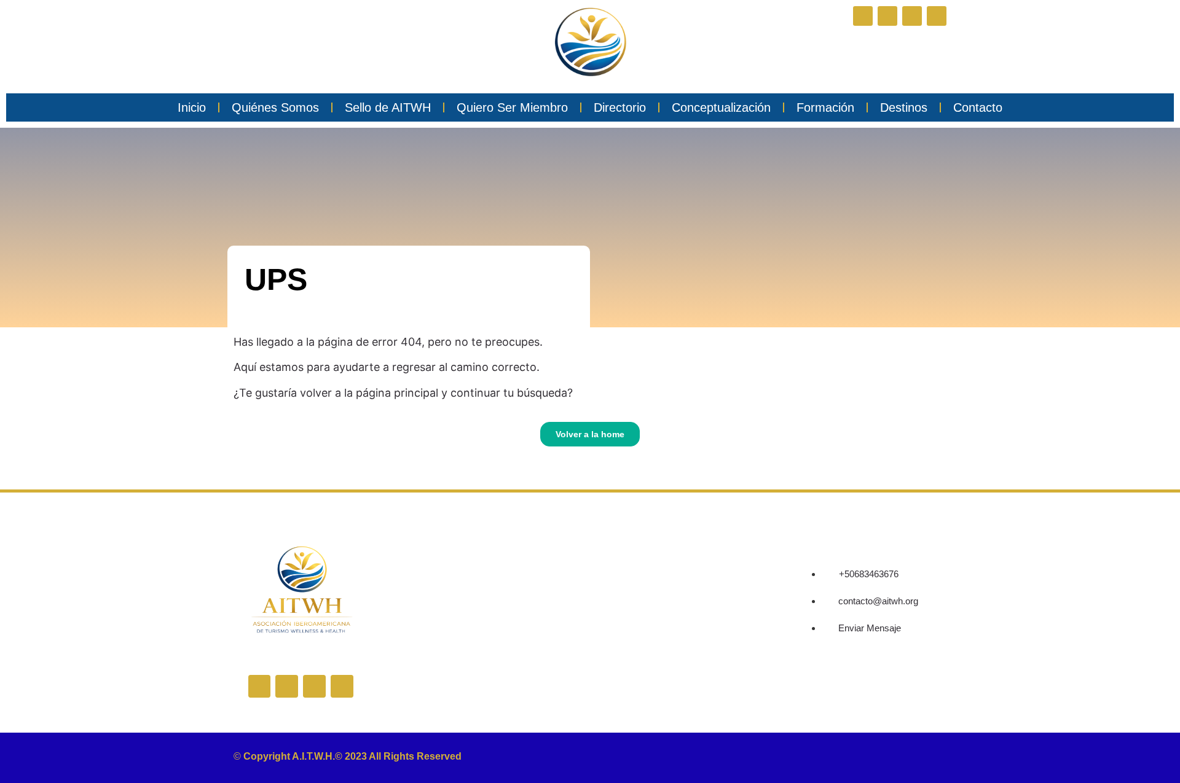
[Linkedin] (912, 16)
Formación (825, 107)
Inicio (192, 107)
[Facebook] (863, 16)
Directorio (620, 107)
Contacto (977, 107)
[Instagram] (887, 16)
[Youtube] (936, 16)
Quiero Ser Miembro (512, 107)
